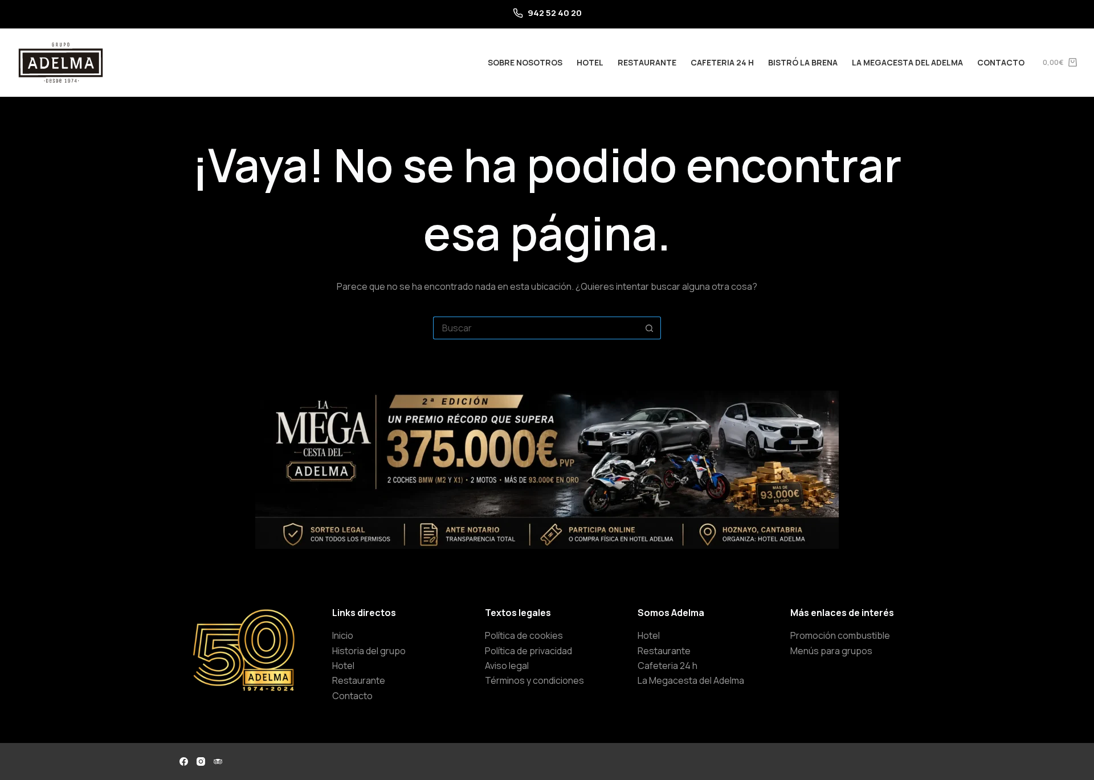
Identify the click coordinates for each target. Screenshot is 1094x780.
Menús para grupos (831, 650)
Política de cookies (524, 635)
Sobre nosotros (525, 62)
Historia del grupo (369, 650)
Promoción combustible (840, 635)
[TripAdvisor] (218, 761)
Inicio (342, 635)
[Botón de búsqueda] (649, 328)
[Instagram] (201, 761)
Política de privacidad (528, 650)
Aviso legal (507, 665)
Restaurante (647, 62)
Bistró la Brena (803, 62)
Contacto (1000, 62)
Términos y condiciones (534, 680)
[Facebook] (183, 761)
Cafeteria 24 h (722, 62)
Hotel (590, 62)
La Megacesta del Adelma (907, 62)
